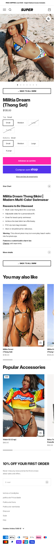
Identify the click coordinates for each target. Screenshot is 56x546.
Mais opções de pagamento (27, 176)
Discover (6, 511)
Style (5, 516)
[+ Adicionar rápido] (40, 342)
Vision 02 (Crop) (9, 439)
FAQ (4, 520)
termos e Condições (11, 493)
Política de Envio (9, 502)
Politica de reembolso (11, 507)
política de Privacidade (12, 497)
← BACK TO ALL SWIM (27, 91)
